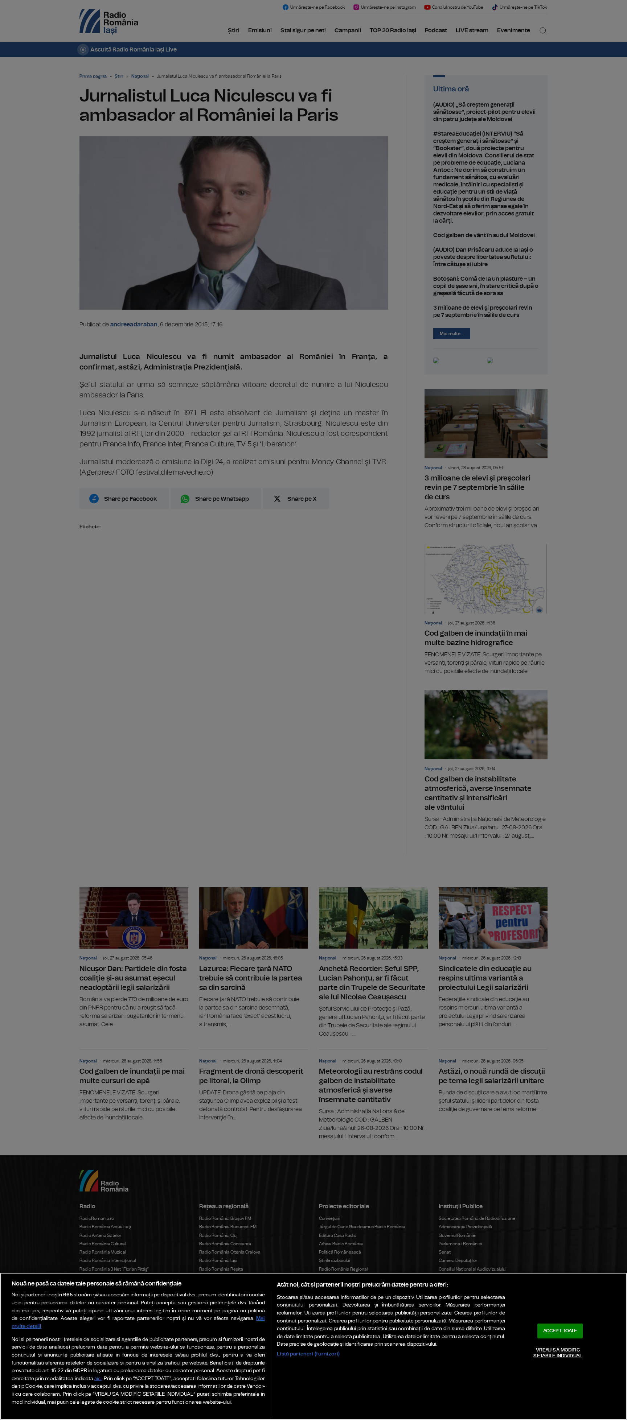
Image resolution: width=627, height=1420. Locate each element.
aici (98, 1378)
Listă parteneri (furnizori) (308, 1354)
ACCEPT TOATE (560, 1331)
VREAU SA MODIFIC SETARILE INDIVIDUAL (557, 1353)
